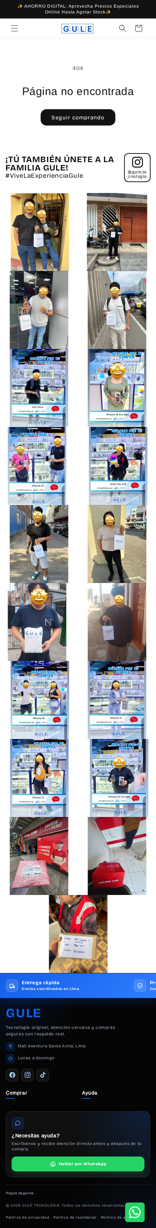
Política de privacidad (27, 1217)
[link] (78, 1164)
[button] (14, 28)
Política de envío (117, 1217)
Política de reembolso (75, 1217)
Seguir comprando (78, 117)
